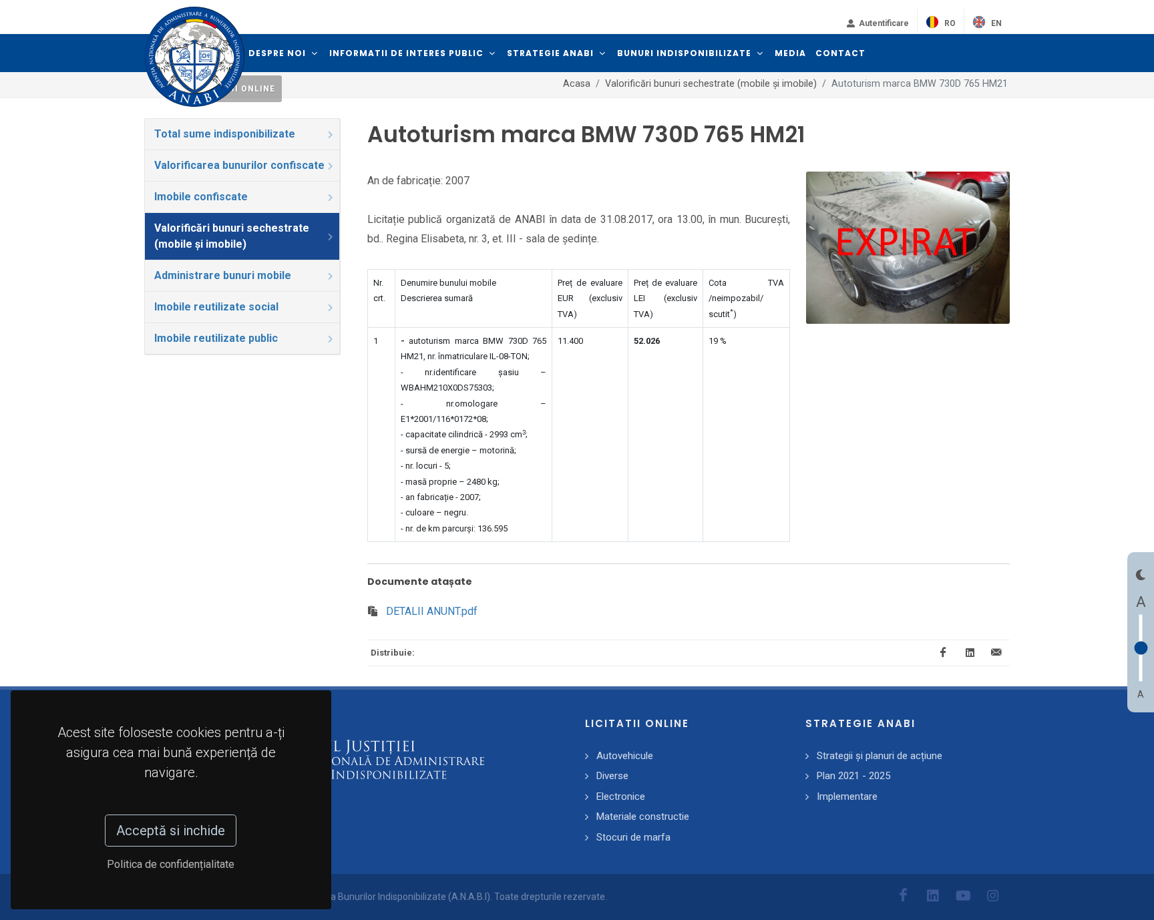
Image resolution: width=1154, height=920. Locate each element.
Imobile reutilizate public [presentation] (216, 338)
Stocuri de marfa (633, 837)
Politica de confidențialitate (171, 864)
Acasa (576, 83)
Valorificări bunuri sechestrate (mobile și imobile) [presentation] (231, 236)
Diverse (612, 776)
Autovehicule (624, 756)
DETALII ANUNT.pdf (431, 611)
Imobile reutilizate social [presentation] (216, 306)
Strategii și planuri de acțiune (879, 756)
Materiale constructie (642, 817)
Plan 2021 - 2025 (853, 776)
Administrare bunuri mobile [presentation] (222, 275)
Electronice (620, 796)
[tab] (242, 134)
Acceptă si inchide (171, 831)
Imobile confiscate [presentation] (201, 196)
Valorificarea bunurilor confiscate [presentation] (239, 165)
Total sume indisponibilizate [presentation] (224, 134)
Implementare (847, 796)
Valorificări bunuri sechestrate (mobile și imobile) (711, 83)
